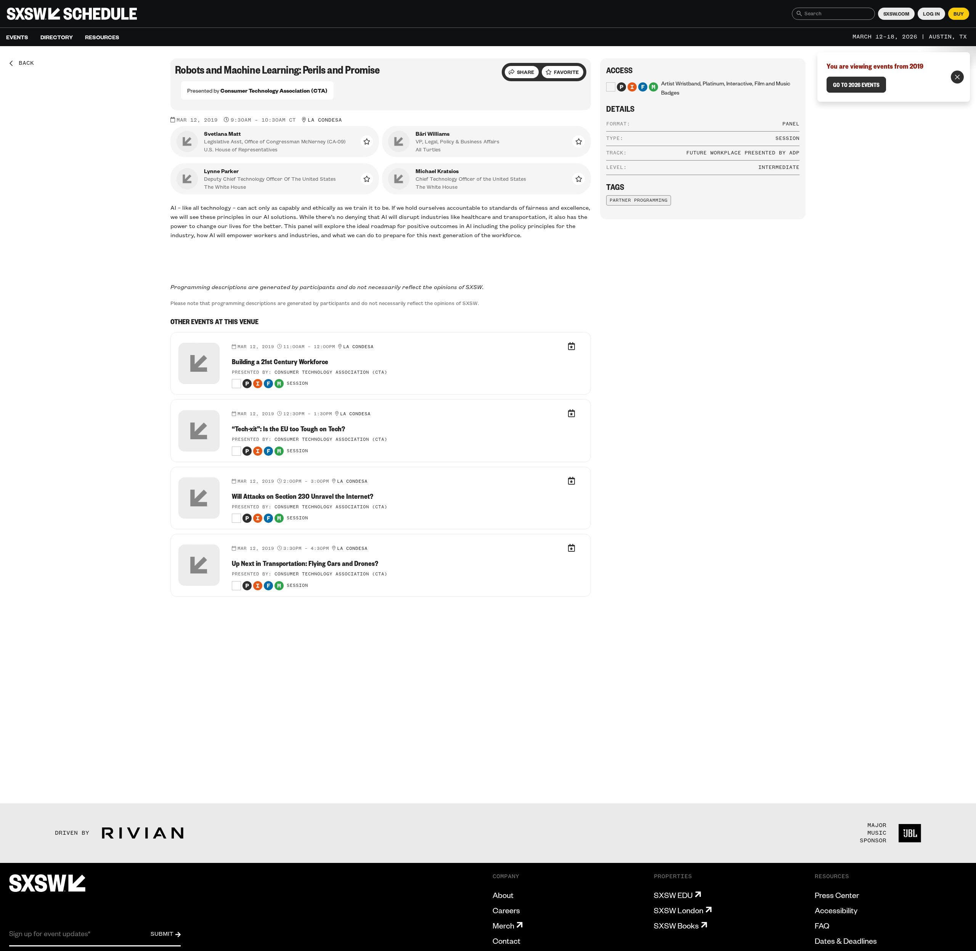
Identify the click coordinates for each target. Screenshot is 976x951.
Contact (506, 940)
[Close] (957, 77)
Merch (503, 925)
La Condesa (325, 120)
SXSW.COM (896, 14)
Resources (102, 37)
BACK (24, 63)
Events (17, 37)
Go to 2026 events (856, 84)
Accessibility (836, 910)
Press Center (837, 895)
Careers (506, 910)
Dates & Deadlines (846, 940)
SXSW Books (676, 925)
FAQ (822, 925)
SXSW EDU (673, 895)
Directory (56, 37)
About (503, 895)
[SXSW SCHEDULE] (72, 14)
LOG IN (931, 14)
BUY (959, 14)
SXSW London (678, 910)
